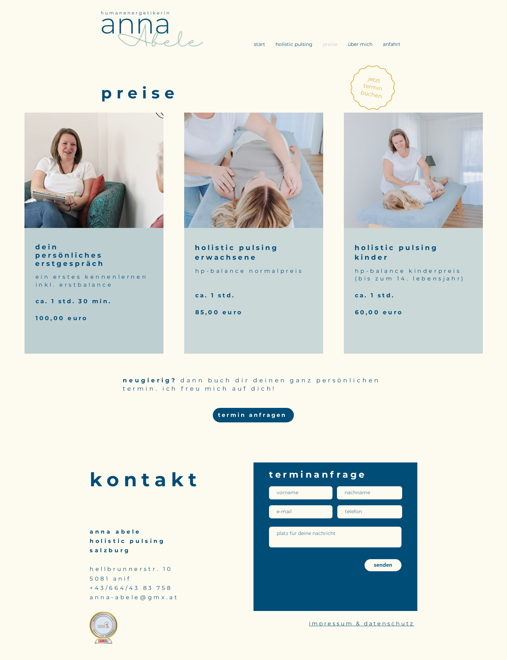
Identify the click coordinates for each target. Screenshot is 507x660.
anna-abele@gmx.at (134, 597)
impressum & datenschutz (361, 623)
